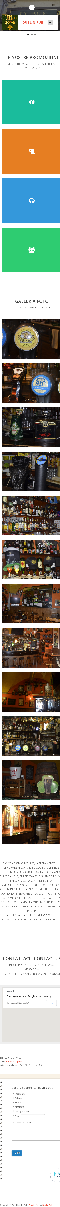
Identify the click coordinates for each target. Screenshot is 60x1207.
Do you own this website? (18, 1003)
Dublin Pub (32, 22)
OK (51, 1003)
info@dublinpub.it (14, 1061)
